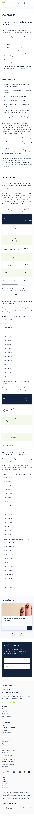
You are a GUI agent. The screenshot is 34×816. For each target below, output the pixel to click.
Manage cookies (5, 787)
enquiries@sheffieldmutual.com (11, 692)
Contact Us (4, 730)
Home (3, 7)
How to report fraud (7, 735)
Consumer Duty (6, 766)
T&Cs (3, 785)
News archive (5, 741)
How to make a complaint (8, 727)
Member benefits (6, 716)
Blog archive (5, 744)
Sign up (17, 672)
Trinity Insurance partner (8, 764)
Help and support (6, 722)
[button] (31, 3)
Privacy (3, 777)
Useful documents (6, 732)
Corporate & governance (8, 759)
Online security (5, 781)
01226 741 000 (6, 689)
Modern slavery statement (8, 750)
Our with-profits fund (7, 761)
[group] (17, 616)
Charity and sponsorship (8, 714)
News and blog (6, 739)
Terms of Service (7, 808)
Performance (5, 711)
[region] (17, 249)
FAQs (3, 725)
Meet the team (6, 709)
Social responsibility (7, 748)
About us (10, 7)
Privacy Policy (28, 807)
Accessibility (4, 783)
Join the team (5, 719)
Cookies (3, 779)
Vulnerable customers (7, 755)
